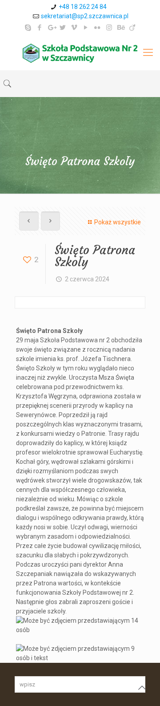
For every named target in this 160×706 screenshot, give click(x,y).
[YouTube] (86, 28)
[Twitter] (63, 28)
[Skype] (28, 28)
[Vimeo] (74, 28)
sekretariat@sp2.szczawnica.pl (84, 16)
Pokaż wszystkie (117, 222)
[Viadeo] (132, 28)
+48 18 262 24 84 (83, 6)
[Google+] (51, 28)
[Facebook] (39, 28)
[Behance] (120, 28)
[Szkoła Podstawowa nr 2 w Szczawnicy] (80, 52)
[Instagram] (109, 28)
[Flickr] (97, 28)
